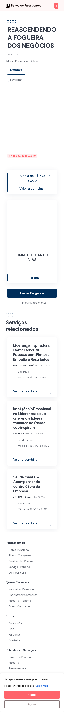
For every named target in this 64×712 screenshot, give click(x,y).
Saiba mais (41, 685)
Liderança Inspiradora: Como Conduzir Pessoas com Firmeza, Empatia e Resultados (31, 352)
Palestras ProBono (21, 657)
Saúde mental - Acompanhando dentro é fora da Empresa (26, 484)
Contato (14, 640)
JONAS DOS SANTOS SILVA (32, 257)
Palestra (12, 54)
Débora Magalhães (25, 365)
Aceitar (32, 694)
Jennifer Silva (22, 497)
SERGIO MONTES (22, 433)
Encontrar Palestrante (23, 595)
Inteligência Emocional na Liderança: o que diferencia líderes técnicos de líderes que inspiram (32, 418)
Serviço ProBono (20, 567)
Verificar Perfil (17, 572)
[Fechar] (60, 676)
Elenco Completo (20, 555)
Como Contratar (19, 606)
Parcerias (15, 634)
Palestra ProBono (20, 600)
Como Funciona (19, 550)
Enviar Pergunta (32, 293)
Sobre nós (15, 623)
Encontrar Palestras (21, 589)
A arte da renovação (22, 156)
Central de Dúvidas (21, 561)
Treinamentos (17, 668)
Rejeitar (32, 704)
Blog (11, 629)
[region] (32, 692)
